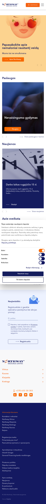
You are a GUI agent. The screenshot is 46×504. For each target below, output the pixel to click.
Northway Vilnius (8, 419)
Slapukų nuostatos (9, 465)
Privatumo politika (8, 462)
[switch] (42, 254)
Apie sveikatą (7, 478)
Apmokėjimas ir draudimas (12, 450)
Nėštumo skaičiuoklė (10, 489)
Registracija (33, 5)
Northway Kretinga (9, 425)
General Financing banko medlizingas (16, 455)
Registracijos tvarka (9, 437)
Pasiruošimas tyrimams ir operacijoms (16, 443)
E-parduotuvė (7, 486)
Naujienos (6, 480)
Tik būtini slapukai (23, 280)
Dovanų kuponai (8, 483)
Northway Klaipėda (9, 422)
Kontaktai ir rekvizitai (9, 416)
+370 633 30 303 (24, 391)
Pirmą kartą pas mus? (10, 440)
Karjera (4, 430)
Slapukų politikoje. (8, 243)
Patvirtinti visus (23, 274)
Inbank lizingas (7, 453)
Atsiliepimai (6, 471)
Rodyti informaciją (32, 268)
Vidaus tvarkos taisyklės (11, 468)
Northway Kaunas (8, 427)
